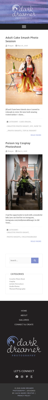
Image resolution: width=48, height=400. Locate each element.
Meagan (10, 46)
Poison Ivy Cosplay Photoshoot (18, 144)
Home (24, 310)
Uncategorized (29, 237)
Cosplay (12, 281)
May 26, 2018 (22, 46)
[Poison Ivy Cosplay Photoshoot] (24, 182)
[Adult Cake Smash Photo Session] (24, 77)
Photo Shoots (15, 130)
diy (31, 126)
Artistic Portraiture (16, 284)
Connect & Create (24, 324)
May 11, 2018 (22, 151)
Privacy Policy (24, 396)
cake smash (25, 122)
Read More (36, 135)
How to (37, 126)
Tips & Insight (29, 130)
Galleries (24, 320)
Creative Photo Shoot (18, 126)
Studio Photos (14, 286)
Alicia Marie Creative (24, 393)
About (24, 315)
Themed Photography (17, 289)
